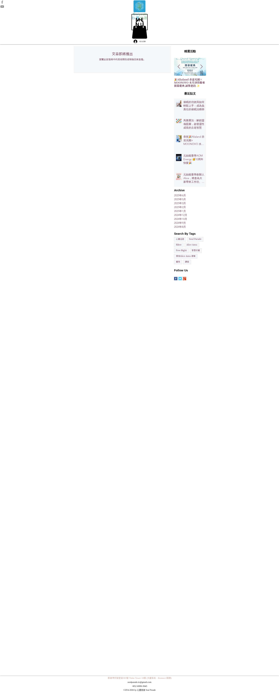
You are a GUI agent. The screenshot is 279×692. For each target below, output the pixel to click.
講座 (187, 262)
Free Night (181, 250)
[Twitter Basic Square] (180, 278)
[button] (140, 22)
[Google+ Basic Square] (184, 278)
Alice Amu (191, 245)
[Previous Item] (178, 66)
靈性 (178, 262)
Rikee (178, 245)
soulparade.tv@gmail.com (139, 682)
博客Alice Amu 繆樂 (185, 256)
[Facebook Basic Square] (175, 278)
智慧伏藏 (196, 250)
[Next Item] (201, 66)
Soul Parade (195, 239)
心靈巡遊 (180, 239)
